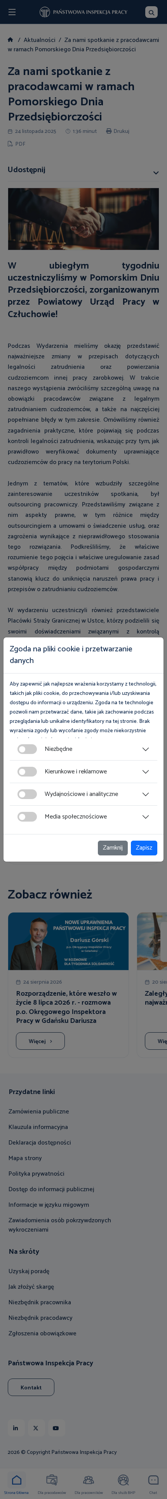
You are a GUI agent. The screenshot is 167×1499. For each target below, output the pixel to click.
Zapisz (144, 848)
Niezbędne (58, 749)
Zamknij (113, 848)
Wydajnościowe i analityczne (81, 794)
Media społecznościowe (76, 816)
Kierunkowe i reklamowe (76, 771)
